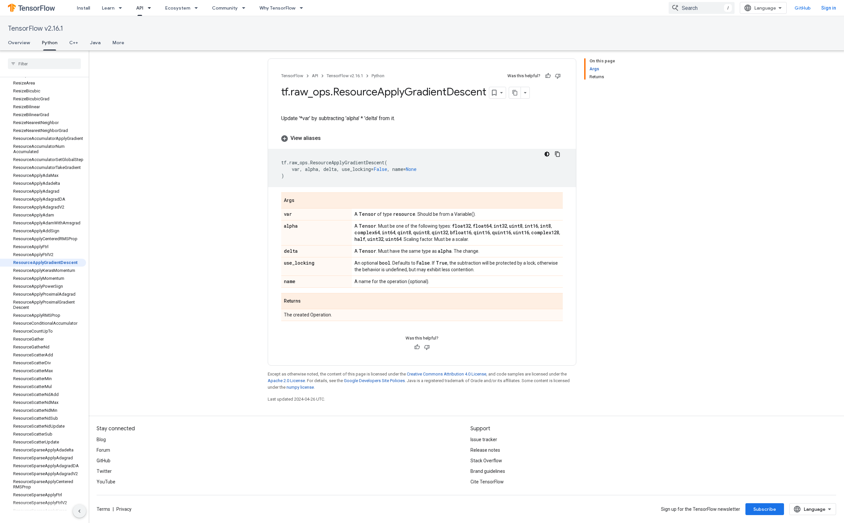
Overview (19, 43)
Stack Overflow (486, 460)
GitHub (803, 8)
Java (95, 43)
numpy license (300, 387)
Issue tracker (483, 439)
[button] (422, 138)
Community (225, 8)
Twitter (104, 471)
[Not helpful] (558, 76)
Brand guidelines (487, 471)
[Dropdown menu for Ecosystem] (198, 8)
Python (49, 43)
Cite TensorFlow (487, 481)
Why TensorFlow (277, 8)
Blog (101, 439)
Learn (108, 8)
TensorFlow (292, 75)
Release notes (485, 450)
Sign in (828, 8)
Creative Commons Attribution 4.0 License (446, 374)
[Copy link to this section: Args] (301, 201)
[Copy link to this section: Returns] (307, 302)
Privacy (124, 509)
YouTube (106, 481)
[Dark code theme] (547, 154)
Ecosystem (177, 8)
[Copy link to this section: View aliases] (327, 138)
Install (83, 8)
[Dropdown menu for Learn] (122, 8)
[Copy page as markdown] (515, 92)
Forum (103, 450)
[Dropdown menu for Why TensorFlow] (303, 8)
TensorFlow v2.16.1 (35, 28)
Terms (103, 509)
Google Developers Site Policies (374, 380)
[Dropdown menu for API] (151, 8)
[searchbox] (44, 63)
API (139, 8)
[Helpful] (548, 76)
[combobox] (702, 8)
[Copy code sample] (557, 154)
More (118, 43)
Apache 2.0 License (286, 380)
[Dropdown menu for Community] (246, 8)
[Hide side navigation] (79, 511)
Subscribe (764, 509)
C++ (73, 43)
